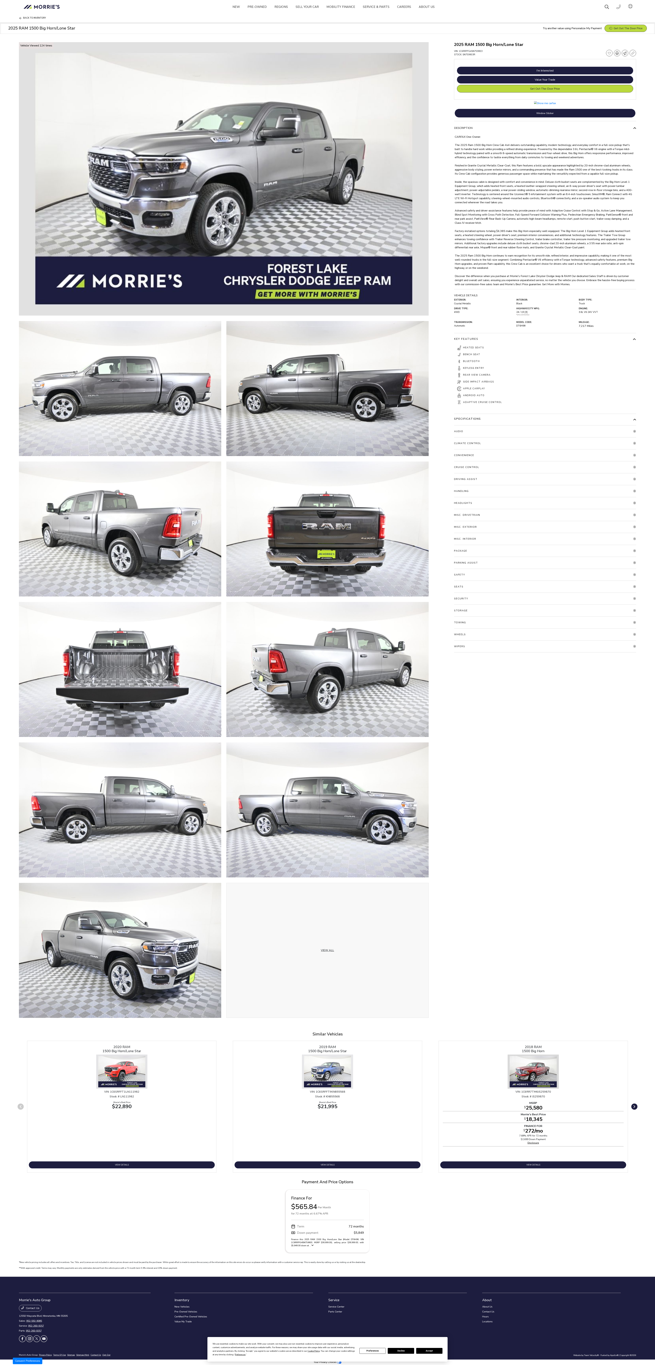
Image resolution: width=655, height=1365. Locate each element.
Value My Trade (183, 1321)
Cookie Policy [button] (314, 1351)
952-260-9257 (36, 1325)
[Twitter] (36, 1338)
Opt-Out (106, 1355)
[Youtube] (43, 1338)
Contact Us (32, 1308)
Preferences (372, 1351)
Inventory (181, 1300)
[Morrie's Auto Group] (42, 7)
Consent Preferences (27, 1361)
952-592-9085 (34, 1321)
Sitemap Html (82, 1355)
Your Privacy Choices (325, 1362)
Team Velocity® (591, 1355)
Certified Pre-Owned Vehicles (190, 1316)
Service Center (336, 1306)
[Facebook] (22, 1338)
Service (333, 1300)
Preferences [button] (240, 1354)
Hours (485, 1316)
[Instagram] (29, 1338)
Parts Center (335, 1311)
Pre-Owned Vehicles (185, 1311)
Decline (401, 1351)
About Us (487, 1306)
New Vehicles (182, 1306)
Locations (487, 1321)
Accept (429, 1351)
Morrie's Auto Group (28, 1355)
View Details (122, 1164)
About (487, 1300)
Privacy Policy (45, 1355)
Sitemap (71, 1355)
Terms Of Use (59, 1355)
